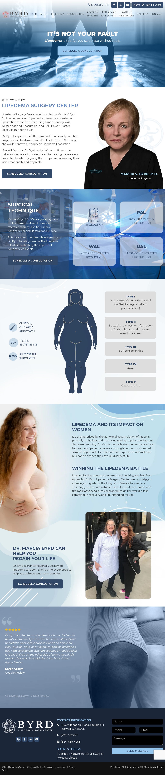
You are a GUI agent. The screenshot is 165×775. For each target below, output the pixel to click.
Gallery (142, 14)
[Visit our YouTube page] (128, 5)
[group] (26, 696)
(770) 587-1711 (99, 4)
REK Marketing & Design (151, 766)
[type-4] (90, 311)
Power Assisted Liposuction (141, 217)
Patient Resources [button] (126, 14)
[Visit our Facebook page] (114, 5)
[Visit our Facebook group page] (30, 739)
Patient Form (147, 4)
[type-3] (75, 361)
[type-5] (79, 377)
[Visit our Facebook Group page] (121, 5)
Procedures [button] (75, 14)
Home (34, 14)
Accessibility (61, 766)
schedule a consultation (82, 50)
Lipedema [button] (57, 14)
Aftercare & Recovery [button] (109, 14)
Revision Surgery (92, 14)
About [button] (44, 14)
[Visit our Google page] (18, 739)
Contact (156, 14)
